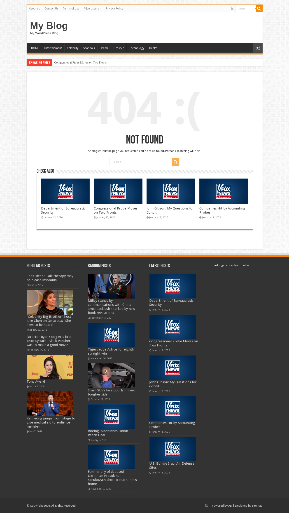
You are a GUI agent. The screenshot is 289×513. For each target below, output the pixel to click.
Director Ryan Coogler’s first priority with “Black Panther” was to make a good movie (49, 341)
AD (230, 505)
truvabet (244, 265)
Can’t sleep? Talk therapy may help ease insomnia (50, 278)
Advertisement (92, 8)
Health (153, 48)
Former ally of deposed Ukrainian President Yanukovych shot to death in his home (112, 478)
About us (34, 8)
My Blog (49, 25)
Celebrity (72, 48)
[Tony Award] (50, 367)
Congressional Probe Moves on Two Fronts (80, 62)
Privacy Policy (114, 8)
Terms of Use (71, 8)
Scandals (89, 48)
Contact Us (51, 8)
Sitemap (257, 505)
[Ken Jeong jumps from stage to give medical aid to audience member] (50, 403)
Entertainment (53, 48)
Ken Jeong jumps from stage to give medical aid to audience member (51, 422)
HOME (35, 48)
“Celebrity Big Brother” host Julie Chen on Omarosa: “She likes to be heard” (49, 321)
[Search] (259, 8)
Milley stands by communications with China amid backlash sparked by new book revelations (111, 307)
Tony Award (36, 381)
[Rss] (232, 9)
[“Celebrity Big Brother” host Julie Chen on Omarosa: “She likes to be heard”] (50, 302)
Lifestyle (119, 48)
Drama (104, 48)
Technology (136, 48)
